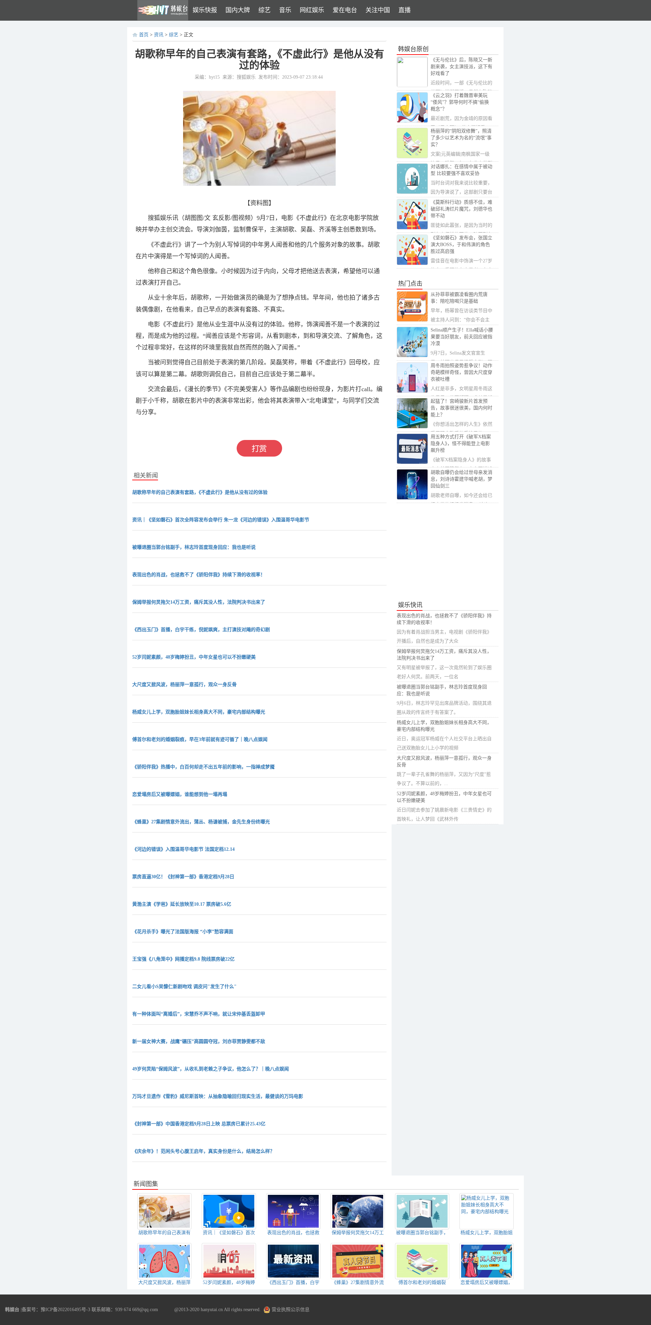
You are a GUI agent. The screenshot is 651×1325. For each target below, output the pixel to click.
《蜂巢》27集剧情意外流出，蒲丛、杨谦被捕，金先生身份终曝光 (201, 821)
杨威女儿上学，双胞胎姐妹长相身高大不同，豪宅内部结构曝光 (198, 712)
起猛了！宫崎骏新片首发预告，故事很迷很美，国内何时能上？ (461, 408)
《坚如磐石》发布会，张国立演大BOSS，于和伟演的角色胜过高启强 (461, 244)
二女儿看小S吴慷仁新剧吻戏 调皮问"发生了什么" (184, 986)
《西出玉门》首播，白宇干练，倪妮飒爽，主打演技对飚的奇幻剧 (201, 629)
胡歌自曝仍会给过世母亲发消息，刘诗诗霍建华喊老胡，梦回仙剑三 (461, 479)
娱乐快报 (205, 10)
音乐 (285, 10)
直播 (404, 10)
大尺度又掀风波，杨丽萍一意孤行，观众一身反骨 (184, 684)
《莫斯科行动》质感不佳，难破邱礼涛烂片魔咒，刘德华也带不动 (461, 209)
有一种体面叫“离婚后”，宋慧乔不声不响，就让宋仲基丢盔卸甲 (198, 1014)
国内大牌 (237, 10)
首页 (144, 34)
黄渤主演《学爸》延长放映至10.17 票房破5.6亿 (181, 904)
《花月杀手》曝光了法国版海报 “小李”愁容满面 (182, 931)
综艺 (264, 10)
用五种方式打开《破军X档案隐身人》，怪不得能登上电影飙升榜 (461, 443)
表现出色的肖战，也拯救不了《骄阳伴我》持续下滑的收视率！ (198, 574)
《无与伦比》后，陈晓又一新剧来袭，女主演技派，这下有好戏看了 (461, 66)
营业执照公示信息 (290, 1309)
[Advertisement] (447, 552)
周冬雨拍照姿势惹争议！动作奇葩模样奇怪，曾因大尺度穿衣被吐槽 (461, 372)
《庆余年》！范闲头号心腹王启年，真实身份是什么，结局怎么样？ (203, 1151)
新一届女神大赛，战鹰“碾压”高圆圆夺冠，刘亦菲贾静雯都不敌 (198, 1041)
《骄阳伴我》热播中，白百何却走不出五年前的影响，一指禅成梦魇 (203, 766)
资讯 (158, 34)
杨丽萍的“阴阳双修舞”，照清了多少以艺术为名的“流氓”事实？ (461, 137)
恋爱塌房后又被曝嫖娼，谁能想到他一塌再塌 (179, 794)
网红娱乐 (312, 10)
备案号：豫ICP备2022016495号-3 (56, 1309)
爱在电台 (345, 10)
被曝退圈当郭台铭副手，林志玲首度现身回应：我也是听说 (194, 547)
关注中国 (378, 10)
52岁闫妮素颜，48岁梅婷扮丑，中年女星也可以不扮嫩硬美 (194, 657)
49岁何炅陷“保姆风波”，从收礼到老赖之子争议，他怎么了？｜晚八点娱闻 (210, 1068)
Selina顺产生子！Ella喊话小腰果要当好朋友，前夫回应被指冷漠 (462, 336)
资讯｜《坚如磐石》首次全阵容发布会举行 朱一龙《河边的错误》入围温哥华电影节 (220, 519)
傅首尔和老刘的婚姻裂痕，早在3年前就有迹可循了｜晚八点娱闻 (200, 739)
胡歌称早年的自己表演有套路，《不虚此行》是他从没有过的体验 (200, 492)
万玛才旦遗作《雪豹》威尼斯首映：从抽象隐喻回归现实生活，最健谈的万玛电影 (217, 1096)
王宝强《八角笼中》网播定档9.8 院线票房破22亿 (183, 959)
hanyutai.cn (212, 1309)
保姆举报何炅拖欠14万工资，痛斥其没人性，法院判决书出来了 (198, 602)
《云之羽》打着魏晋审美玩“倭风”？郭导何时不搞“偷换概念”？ (460, 102)
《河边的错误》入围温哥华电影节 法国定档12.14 (183, 849)
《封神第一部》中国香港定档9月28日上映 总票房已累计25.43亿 (198, 1123)
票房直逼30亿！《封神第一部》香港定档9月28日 (183, 876)
